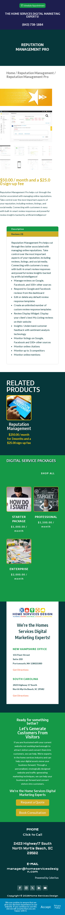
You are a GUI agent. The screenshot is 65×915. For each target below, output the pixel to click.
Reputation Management (36, 73)
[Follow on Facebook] (19, 887)
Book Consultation (32, 812)
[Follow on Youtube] (45, 887)
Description (17, 229)
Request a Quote (32, 802)
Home (10, 73)
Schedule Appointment (34, 5)
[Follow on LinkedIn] (38, 887)
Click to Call (32, 834)
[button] (47, 116)
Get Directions (21, 669)
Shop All (48, 473)
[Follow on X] (32, 887)
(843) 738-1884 (32, 24)
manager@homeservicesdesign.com (32, 870)
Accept (46, 907)
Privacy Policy (57, 906)
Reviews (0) (17, 234)
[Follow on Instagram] (26, 887)
